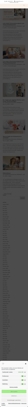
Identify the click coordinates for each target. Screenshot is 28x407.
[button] (25, 364)
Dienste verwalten (14, 387)
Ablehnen (14, 396)
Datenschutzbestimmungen (14, 403)
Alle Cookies (14, 391)
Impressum (23, 403)
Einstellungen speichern (14, 400)
